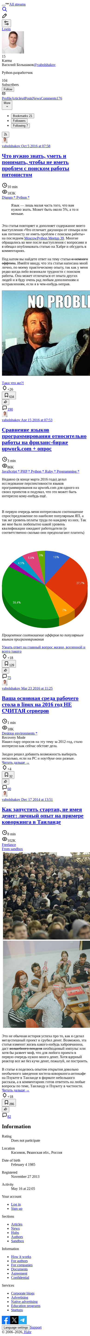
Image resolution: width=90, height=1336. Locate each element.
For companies (22, 1265)
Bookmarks (22, 116)
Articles (18, 98)
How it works (21, 1257)
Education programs (25, 1306)
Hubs (15, 1233)
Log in (16, 1204)
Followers (19, 121)
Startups (17, 1310)
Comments (51, 98)
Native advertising (24, 1302)
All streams (17, 4)
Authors (17, 1237)
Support (36, 1327)
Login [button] (6, 29)
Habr (27, 1332)
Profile (7, 98)
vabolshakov (11, 146)
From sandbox (12, 849)
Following (20, 125)
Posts (28, 98)
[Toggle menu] (4, 5)
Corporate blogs (22, 1293)
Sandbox (17, 1241)
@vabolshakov (45, 65)
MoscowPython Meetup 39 (44, 238)
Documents (19, 1269)
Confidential (20, 1277)
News (36, 98)
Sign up (16, 1208)
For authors (19, 1261)
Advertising (19, 1297)
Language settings (16, 1327)
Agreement (19, 1273)
